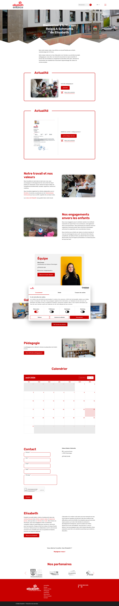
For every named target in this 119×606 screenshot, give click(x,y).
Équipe (45, 587)
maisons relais (43, 519)
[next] (92, 377)
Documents (47, 594)
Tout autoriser (79, 317)
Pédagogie (46, 590)
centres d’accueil (28, 519)
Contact (46, 597)
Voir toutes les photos (59, 324)
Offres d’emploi (47, 596)
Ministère (26, 193)
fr (97, 4)
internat (39, 520)
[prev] (88, 377)
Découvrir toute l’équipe (46, 274)
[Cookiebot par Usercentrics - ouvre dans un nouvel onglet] (83, 288)
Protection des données (32, 603)
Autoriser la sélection (59, 317)
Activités (65, 88)
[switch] (52, 312)
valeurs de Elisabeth (31, 198)
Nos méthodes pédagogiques (34, 353)
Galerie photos (47, 589)
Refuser (40, 317)
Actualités (46, 585)
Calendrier (46, 592)
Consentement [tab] (38, 292)
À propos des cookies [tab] (80, 292)
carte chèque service (69, 136)
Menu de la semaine (69, 92)
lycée (46, 520)
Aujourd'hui (83, 377)
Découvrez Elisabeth (31, 535)
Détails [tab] (59, 292)
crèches (37, 519)
